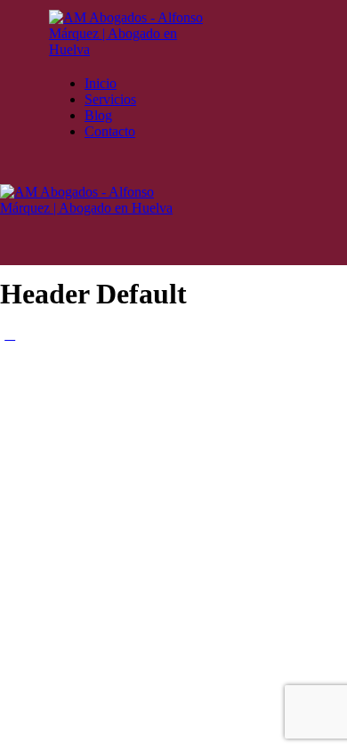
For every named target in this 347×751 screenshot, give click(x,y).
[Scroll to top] (10, 334)
